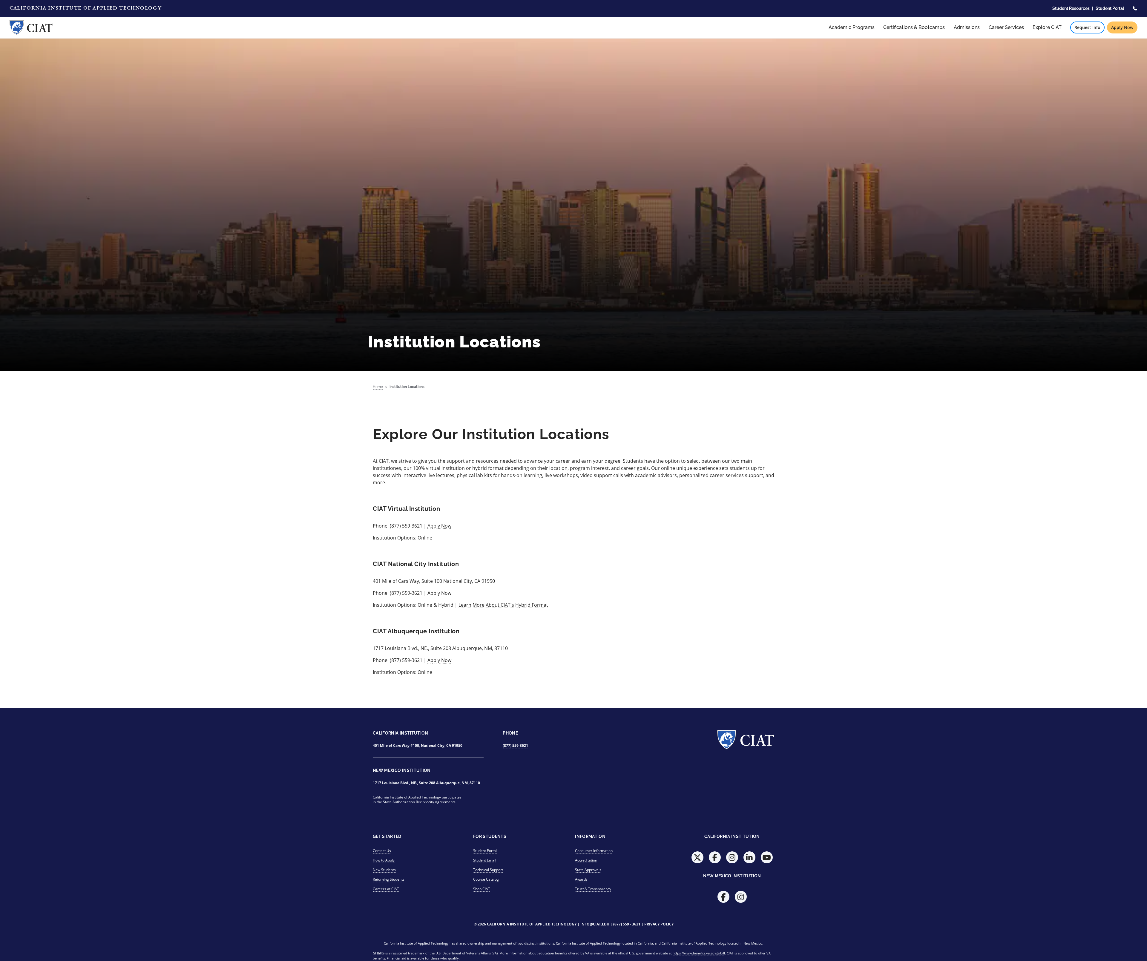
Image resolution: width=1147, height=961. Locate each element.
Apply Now (1122, 27)
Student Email (484, 860)
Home (378, 387)
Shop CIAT (481, 888)
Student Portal (1110, 8)
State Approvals (588, 869)
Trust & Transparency (593, 888)
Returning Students (388, 879)
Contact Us (382, 850)
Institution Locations (407, 387)
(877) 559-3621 (515, 745)
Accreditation (586, 860)
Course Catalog (486, 879)
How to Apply (384, 860)
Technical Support (488, 869)
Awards (581, 879)
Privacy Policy (659, 924)
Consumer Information (594, 850)
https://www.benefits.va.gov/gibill (699, 953)
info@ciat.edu (594, 924)
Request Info (1087, 27)
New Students (384, 869)
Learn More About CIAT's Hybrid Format (503, 605)
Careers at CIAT (386, 888)
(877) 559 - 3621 (626, 924)
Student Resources (1071, 8)
